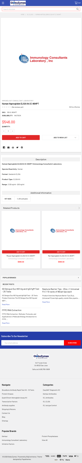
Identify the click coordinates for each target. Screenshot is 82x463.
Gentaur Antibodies (50, 394)
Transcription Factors (9, 401)
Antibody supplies (8, 405)
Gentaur (4, 436)
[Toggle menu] (3, 3)
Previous (76, 208)
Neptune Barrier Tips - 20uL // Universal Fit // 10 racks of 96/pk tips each (60, 290)
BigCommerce (31, 457)
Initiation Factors (8, 444)
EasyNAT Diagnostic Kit (51, 390)
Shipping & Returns (9, 409)
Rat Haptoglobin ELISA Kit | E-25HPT (61, 256)
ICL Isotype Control (50, 405)
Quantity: (6, 126)
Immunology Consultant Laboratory (14, 440)
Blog (3, 417)
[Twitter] (17, 147)
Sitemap (5, 421)
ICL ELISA (46, 401)
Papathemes (26, 459)
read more (6, 304)
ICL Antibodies (48, 398)
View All (44, 440)
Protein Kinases (7, 394)
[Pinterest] (22, 147)
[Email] (8, 147)
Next (78, 208)
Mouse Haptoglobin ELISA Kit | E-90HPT (21, 256)
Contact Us (6, 413)
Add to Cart (21, 252)
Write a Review (74, 107)
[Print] (13, 147)
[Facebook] (4, 147)
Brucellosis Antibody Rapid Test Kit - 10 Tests (18, 390)
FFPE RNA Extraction (11, 310)
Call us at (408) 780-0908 (41, 369)
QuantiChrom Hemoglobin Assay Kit (14, 398)
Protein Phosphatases (50, 436)
